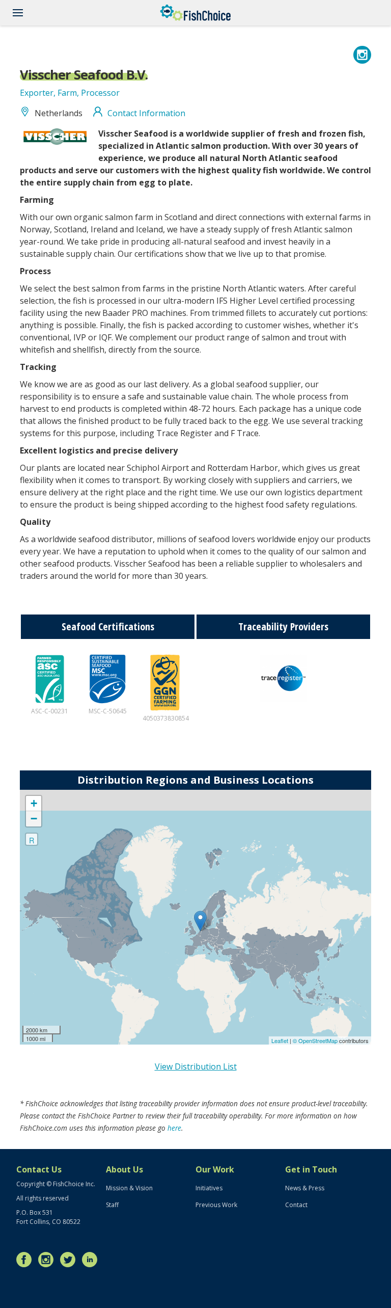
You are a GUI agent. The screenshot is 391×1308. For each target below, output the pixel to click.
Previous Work (216, 1204)
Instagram (48, 1259)
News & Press (304, 1188)
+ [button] (34, 803)
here (174, 1128)
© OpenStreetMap (316, 1040)
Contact (296, 1204)
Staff (112, 1204)
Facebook (26, 1259)
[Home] (195, 12)
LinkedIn (92, 1259)
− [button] (34, 818)
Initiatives (209, 1188)
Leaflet (279, 1040)
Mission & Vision (129, 1188)
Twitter (70, 1259)
